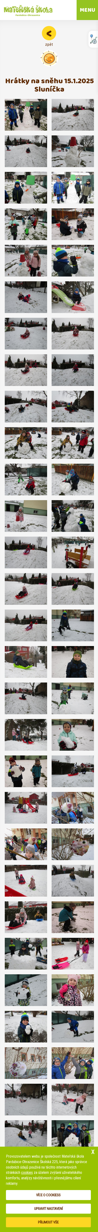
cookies (27, 1172)
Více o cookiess (48, 1195)
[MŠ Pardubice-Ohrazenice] (27, 10)
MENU (87, 10)
